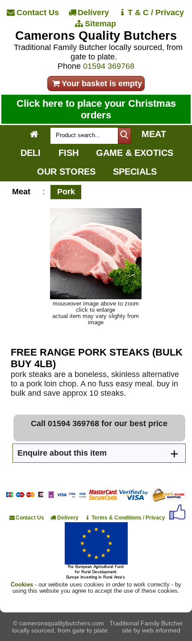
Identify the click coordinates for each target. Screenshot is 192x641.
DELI (31, 153)
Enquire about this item (62, 452)
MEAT (154, 134)
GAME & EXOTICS (134, 153)
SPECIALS (135, 171)
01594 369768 (108, 66)
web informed (161, 630)
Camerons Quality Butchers (96, 35)
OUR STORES (66, 171)
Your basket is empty (102, 83)
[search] (124, 136)
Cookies (22, 585)
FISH (68, 153)
